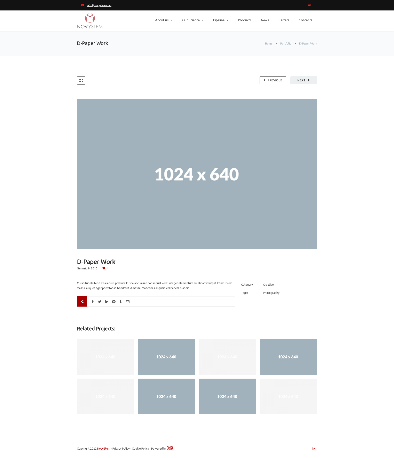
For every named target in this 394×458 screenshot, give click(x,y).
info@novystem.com (99, 5)
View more (105, 356)
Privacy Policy (121, 448)
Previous (275, 80)
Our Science (191, 20)
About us (162, 20)
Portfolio (286, 43)
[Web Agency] (170, 448)
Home (269, 43)
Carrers (283, 20)
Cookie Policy (140, 448)
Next (302, 80)
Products (245, 20)
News (265, 20)
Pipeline (218, 20)
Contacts (305, 20)
